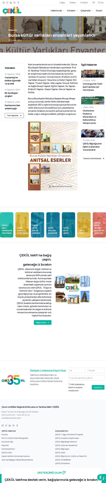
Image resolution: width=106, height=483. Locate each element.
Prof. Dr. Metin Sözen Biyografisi (15, 438)
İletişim (99, 10)
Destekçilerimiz (8, 449)
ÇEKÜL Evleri (7, 452)
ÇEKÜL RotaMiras (62, 463)
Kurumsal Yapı (7, 441)
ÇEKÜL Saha (60, 452)
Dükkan (73, 2)
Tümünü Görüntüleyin (92, 158)
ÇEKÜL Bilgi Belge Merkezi (66, 441)
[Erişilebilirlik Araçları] (100, 477)
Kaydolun (98, 387)
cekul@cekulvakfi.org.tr (11, 418)
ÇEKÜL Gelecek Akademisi (66, 445)
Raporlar (5, 445)
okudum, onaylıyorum (76, 387)
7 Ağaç (62, 2)
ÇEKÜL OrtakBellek (63, 460)
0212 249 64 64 (8, 415)
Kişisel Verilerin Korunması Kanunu (16, 456)
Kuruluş (5, 434)
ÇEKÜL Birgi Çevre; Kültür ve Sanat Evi (71, 456)
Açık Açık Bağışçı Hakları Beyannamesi (17, 460)
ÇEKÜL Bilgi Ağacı (62, 449)
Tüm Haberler (12, 115)
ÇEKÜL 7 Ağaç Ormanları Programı (69, 434)
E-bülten (84, 2)
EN (94, 2)
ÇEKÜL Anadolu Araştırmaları (67, 438)
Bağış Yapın (41, 322)
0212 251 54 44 (23, 415)
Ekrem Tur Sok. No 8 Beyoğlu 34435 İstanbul (20, 412)
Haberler (12, 30)
